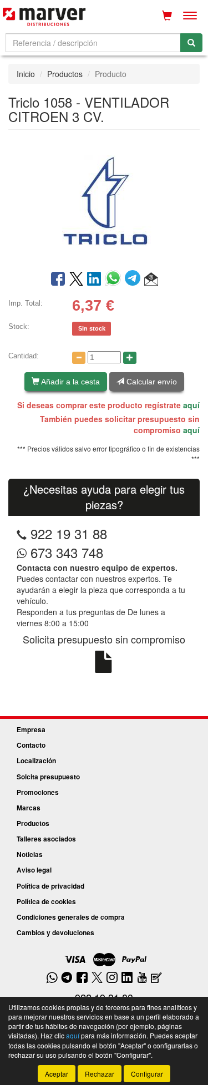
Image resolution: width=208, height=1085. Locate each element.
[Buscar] (191, 42)
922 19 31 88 (69, 533)
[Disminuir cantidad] (78, 358)
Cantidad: (23, 356)
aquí (191, 404)
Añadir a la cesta (69, 381)
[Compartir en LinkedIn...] (94, 280)
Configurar (147, 1073)
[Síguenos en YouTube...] (142, 978)
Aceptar (56, 1073)
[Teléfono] (22, 533)
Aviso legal (34, 870)
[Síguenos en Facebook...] (82, 978)
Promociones (38, 792)
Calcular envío (150, 381)
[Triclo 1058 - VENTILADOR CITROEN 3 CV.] (104, 199)
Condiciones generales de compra (71, 917)
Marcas (28, 808)
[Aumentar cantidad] (129, 358)
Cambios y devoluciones (55, 932)
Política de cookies (46, 901)
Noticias (30, 854)
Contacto (31, 745)
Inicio (26, 73)
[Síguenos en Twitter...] (97, 978)
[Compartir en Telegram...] (134, 280)
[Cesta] (166, 15)
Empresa (31, 729)
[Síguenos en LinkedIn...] (127, 978)
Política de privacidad (50, 886)
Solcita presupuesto (48, 777)
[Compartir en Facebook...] (57, 280)
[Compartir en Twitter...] (76, 280)
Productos (65, 73)
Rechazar (99, 1073)
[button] (151, 280)
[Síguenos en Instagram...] (112, 978)
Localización (36, 760)
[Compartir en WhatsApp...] (115, 280)
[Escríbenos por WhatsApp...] (52, 978)
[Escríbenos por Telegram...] (67, 978)
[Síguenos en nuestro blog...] (156, 978)
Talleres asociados (46, 839)
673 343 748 (65, 552)
